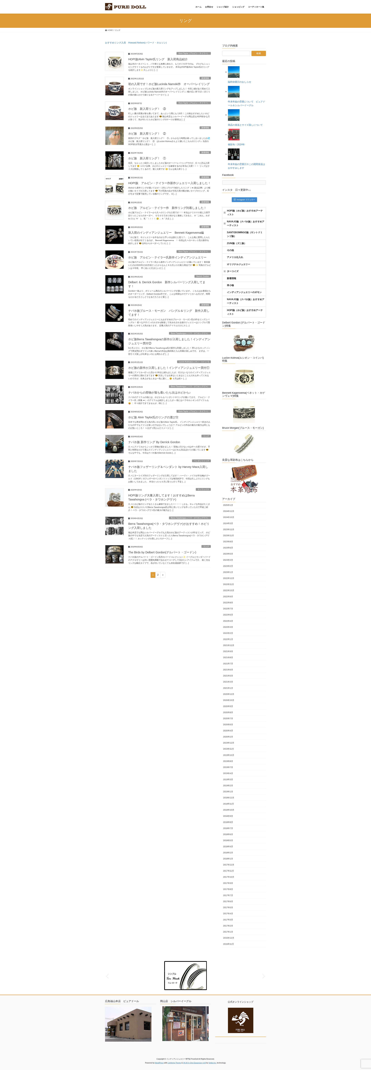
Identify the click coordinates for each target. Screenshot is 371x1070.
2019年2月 (228, 785)
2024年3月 (228, 523)
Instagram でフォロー (246, 200)
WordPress (159, 1063)
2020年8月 (228, 712)
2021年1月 (228, 688)
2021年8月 (228, 657)
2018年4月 (228, 846)
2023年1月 (228, 572)
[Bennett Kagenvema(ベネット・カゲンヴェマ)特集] (244, 412)
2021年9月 (228, 651)
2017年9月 (228, 883)
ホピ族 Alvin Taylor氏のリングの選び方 (153, 417)
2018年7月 (228, 828)
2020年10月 (228, 700)
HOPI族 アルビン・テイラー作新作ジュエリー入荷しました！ (169, 183)
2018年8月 (228, 822)
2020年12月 (228, 694)
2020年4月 (228, 730)
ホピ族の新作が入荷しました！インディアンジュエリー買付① (168, 367)
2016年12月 (228, 938)
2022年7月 (228, 608)
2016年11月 (228, 944)
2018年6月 (228, 834)
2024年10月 (228, 517)
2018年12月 (228, 798)
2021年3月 (228, 682)
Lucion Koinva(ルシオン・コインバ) (194, 362)
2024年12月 (228, 511)
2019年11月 (228, 749)
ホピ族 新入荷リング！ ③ (147, 108)
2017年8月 (228, 889)
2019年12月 (228, 743)
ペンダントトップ (201, 461)
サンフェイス (203, 489)
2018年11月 (228, 804)
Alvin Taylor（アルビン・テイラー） (193, 53)
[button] (107, 975)
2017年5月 (228, 907)
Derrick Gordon (202, 276)
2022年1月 (228, 639)
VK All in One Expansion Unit (194, 1063)
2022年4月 (228, 621)
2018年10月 (228, 810)
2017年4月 (228, 913)
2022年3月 (228, 627)
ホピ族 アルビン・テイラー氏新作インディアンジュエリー (167, 257)
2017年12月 (228, 865)
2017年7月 (228, 895)
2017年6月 (228, 901)
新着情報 (205, 78)
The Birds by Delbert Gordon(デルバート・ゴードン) (162, 552)
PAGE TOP (360, 1035)
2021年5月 (228, 676)
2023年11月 (228, 535)
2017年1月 (228, 932)
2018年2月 (228, 852)
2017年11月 (228, 871)
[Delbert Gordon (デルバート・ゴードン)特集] (244, 342)
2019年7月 (228, 767)
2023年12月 (228, 529)
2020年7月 (228, 718)
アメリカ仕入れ (235, 257)
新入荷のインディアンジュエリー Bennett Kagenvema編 (166, 232)
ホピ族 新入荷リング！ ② (147, 133)
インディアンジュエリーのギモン (244, 292)
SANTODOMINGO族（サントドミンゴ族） (245, 234)
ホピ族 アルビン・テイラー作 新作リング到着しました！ (167, 207)
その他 (230, 250)
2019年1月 (228, 791)
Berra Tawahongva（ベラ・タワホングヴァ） (190, 333)
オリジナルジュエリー (238, 264)
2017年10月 (228, 877)
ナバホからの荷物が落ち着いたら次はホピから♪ (159, 392)
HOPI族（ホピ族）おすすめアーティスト (245, 212)
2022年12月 (228, 578)
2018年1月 (228, 859)
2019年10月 (228, 755)
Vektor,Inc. (213, 1063)
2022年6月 (228, 615)
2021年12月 (228, 645)
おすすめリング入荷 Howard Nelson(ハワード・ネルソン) (136, 42)
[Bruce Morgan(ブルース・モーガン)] (244, 444)
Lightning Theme (174, 1063)
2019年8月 (228, 761)
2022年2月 (228, 633)
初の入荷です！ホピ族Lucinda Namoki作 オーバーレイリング (169, 84)
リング (206, 436)
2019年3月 (228, 779)
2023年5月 (228, 554)
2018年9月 (228, 816)
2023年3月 (228, 560)
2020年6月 (228, 724)
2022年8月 (228, 602)
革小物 (230, 285)
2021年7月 (228, 663)
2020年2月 (228, 737)
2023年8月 (228, 541)
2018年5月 (228, 840)
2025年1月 (228, 505)
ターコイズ (233, 271)
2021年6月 (228, 669)
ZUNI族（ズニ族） (236, 243)
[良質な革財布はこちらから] (244, 479)
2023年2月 (228, 566)
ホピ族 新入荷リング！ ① (147, 158)
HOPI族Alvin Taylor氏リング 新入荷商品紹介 (158, 59)
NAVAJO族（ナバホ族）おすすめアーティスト (245, 223)
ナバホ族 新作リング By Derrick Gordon (154, 442)
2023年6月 (228, 548)
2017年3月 (228, 919)
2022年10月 (228, 590)
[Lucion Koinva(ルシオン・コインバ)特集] (244, 377)
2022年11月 (228, 584)
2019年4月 (228, 773)
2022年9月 (228, 596)
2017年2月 (228, 926)
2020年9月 (228, 706)
